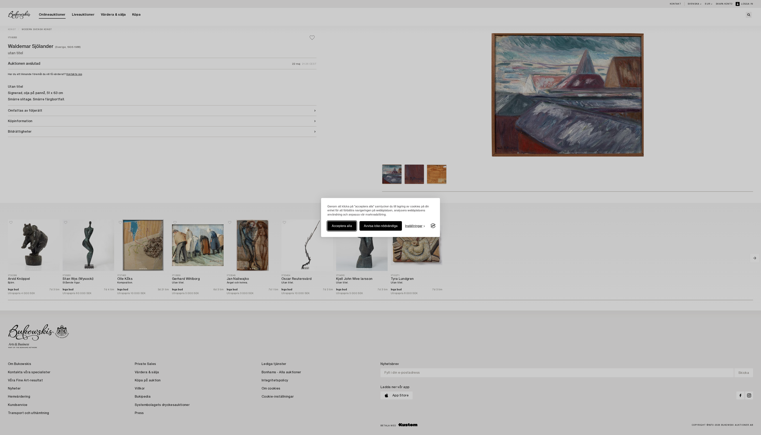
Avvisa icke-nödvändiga (381, 225)
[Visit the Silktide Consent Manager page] (433, 226)
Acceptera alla (342, 225)
